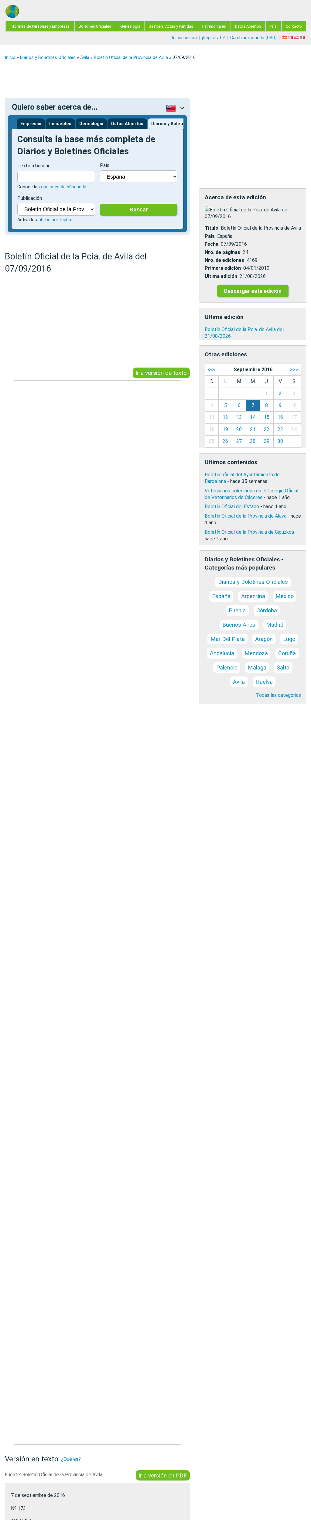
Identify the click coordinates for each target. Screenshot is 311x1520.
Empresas (30, 123)
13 (239, 417)
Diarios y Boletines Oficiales (48, 57)
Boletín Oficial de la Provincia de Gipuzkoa (249, 532)
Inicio (10, 57)
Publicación (29, 198)
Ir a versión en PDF (162, 1475)
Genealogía (130, 26)
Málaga (257, 667)
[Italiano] (303, 37)
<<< (211, 369)
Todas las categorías (278, 695)
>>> (294, 369)
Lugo (289, 639)
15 (266, 417)
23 (280, 429)
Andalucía (222, 653)
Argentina (253, 596)
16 (280, 417)
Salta (283, 667)
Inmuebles (60, 123)
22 (266, 429)
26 (225, 441)
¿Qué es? (71, 1459)
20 (239, 429)
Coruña (287, 653)
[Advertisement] (155, 79)
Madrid (274, 624)
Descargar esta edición (253, 291)
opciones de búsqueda (63, 187)
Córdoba (266, 610)
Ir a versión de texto (161, 372)
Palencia (227, 667)
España (221, 596)
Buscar (138, 210)
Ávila (84, 57)
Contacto (294, 26)
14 (252, 417)
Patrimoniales (214, 26)
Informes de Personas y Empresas (40, 26)
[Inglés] (297, 37)
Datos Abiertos (248, 26)
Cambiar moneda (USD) (253, 37)
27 (239, 441)
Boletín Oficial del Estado (232, 506)
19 (225, 429)
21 (252, 429)
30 (280, 441)
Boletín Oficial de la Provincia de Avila (131, 57)
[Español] (285, 37)
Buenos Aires (238, 624)
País (273, 26)
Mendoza (256, 653)
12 (225, 417)
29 (266, 441)
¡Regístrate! (213, 37)
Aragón (264, 639)
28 (252, 441)
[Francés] (291, 37)
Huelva (264, 682)
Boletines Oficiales (95, 26)
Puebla (237, 610)
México (284, 596)
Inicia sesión (184, 37)
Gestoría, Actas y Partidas (171, 26)
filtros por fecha (54, 219)
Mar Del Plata (227, 639)
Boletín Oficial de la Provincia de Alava (245, 516)
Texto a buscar (33, 166)
